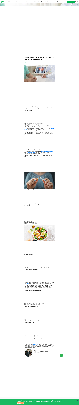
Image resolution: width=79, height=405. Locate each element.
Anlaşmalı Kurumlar (19, 1)
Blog (27, 1)
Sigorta (28, 283)
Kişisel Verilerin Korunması (41, 401)
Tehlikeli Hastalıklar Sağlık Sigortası (47, 151)
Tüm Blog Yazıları (20, 20)
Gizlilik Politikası (48, 401)
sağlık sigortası (35, 344)
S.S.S (25, 1)
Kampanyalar (30, 1)
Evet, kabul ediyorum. (20, 403)
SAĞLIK (24, 20)
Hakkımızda (14, 1)
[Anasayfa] (3, 2)
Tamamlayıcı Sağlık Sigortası (31, 152)
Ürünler (9, 1)
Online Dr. (36, 1)
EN (77, 1)
